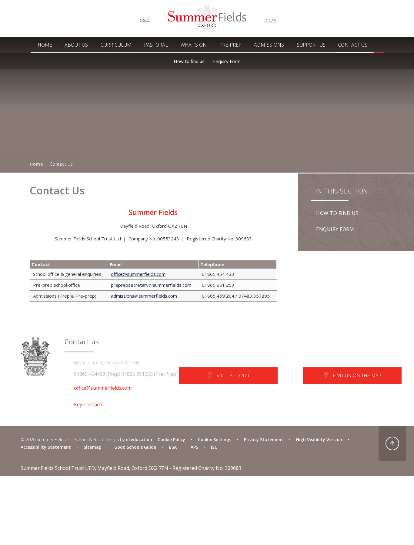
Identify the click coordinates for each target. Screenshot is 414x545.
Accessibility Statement (46, 447)
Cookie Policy (171, 439)
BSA (173, 447)
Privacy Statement (263, 439)
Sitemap (93, 447)
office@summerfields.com (138, 274)
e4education (139, 439)
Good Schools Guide (135, 447)
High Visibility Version (319, 439)
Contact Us (61, 164)
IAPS (193, 447)
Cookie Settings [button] (214, 439)
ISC (214, 447)
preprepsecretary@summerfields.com (151, 285)
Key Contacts (88, 404)
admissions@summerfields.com (144, 296)
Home (36, 164)
